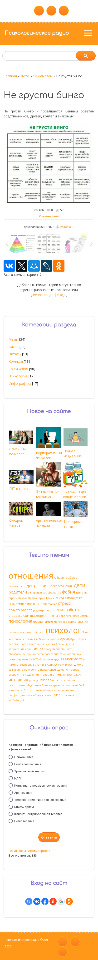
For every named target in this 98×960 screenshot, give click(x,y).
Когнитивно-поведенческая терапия (40, 785)
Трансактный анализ (29, 771)
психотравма (17, 685)
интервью (18, 679)
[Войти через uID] (28, 901)
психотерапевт (20, 610)
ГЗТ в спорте (19, 488)
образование (17, 654)
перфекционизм (19, 695)
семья (58, 609)
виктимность (17, 586)
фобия (68, 592)
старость (15, 615)
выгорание (16, 669)
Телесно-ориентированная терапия (40, 800)
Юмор (14, 346)
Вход (61, 294)
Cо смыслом (43, 76)
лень (28, 649)
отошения (67, 695)
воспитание (43, 621)
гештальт (38, 632)
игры (12, 604)
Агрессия (46, 674)
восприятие (16, 674)
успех (12, 690)
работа (72, 609)
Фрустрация (74, 674)
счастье (35, 659)
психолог (63, 630)
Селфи (60, 644)
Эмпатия (38, 664)
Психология (18, 376)
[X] (21, 266)
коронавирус (51, 659)
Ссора (28, 690)
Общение (60, 577)
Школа (78, 665)
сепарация (35, 592)
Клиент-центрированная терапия (38, 814)
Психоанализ (23, 757)
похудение (31, 670)
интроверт (72, 670)
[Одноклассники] (58, 266)
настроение (37, 644)
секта (59, 598)
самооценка (73, 598)
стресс (64, 603)
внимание (67, 690)
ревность (26, 664)
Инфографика (20, 383)
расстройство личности (60, 654)
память (14, 665)
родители (18, 592)
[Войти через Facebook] (45, 901)
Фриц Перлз (78, 639)
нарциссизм (48, 669)
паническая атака (20, 632)
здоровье (71, 685)
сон (26, 615)
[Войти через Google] (61, 901)
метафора (60, 621)
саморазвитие (52, 592)
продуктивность (54, 649)
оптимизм (59, 674)
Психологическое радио (37, 33)
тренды (37, 690)
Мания (54, 680)
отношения (31, 575)
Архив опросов (39, 851)
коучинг (47, 695)
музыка (50, 644)
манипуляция (51, 690)
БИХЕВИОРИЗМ (54, 664)
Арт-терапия (23, 792)
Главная (10, 76)
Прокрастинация (61, 586)
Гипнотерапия (24, 821)
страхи (13, 598)
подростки (32, 674)
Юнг (39, 604)
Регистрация (43, 294)
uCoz (8, 953)
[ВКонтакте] (9, 266)
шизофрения (39, 616)
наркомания (67, 680)
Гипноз (38, 649)
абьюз (72, 577)
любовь (36, 695)
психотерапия (78, 622)
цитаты (82, 592)
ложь (84, 616)
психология (20, 621)
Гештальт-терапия (27, 764)
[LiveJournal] (46, 266)
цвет (69, 649)
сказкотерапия (18, 659)
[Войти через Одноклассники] (69, 901)
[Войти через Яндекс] (53, 901)
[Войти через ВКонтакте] (36, 901)
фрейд (64, 639)
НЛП (17, 778)
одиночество (35, 654)
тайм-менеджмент (47, 639)
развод (33, 680)
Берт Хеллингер (69, 615)
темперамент (25, 604)
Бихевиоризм (24, 807)
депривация (16, 649)
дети (79, 585)
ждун (80, 654)
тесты (54, 616)
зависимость (72, 659)
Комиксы (16, 361)
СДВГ (57, 695)
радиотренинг (42, 610)
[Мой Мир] (34, 266)
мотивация (16, 700)
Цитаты (15, 354)
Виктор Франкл (28, 598)
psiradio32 (67, 227)
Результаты (17, 851)
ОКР (81, 685)
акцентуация (27, 639)
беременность (18, 644)
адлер (60, 669)
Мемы (13, 339)
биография (50, 604)
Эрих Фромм (46, 598)
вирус (69, 664)
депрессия (37, 585)
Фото (24, 76)
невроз (44, 680)
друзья (69, 644)
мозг (20, 690)
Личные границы (53, 685)
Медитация (33, 685)
